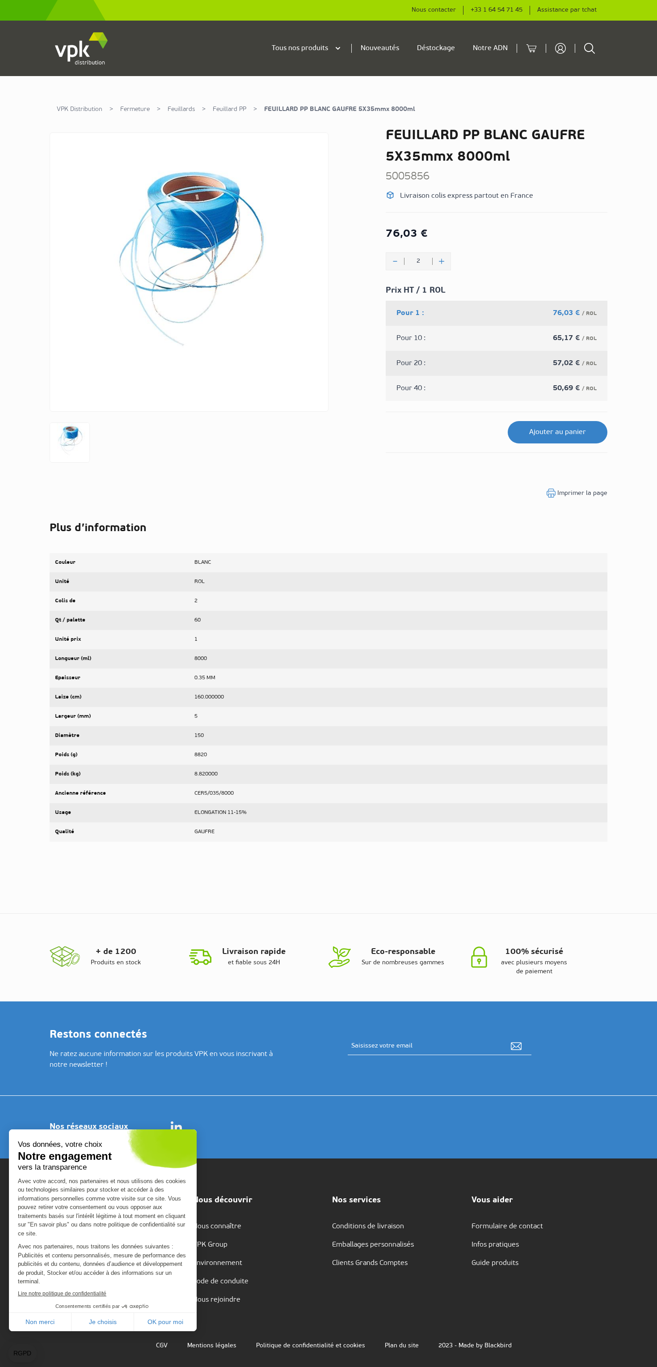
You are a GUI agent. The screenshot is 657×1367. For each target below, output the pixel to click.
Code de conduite (220, 1281)
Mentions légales (211, 1345)
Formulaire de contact (507, 1226)
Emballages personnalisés (373, 1244)
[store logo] (81, 48)
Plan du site (402, 1345)
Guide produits (495, 1263)
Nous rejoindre (216, 1299)
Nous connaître (217, 1226)
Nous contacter (434, 10)
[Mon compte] (560, 48)
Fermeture (135, 109)
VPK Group (210, 1244)
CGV (162, 1345)
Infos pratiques (495, 1244)
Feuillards (181, 109)
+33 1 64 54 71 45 (496, 10)
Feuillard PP (229, 109)
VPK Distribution (79, 109)
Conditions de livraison (368, 1226)
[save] (516, 1046)
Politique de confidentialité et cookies (310, 1345)
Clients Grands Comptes (370, 1263)
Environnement (217, 1263)
